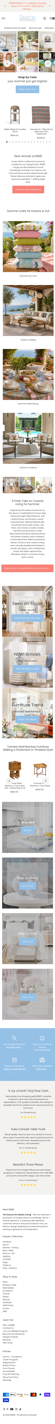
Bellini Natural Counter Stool (15, 130)
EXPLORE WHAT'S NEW (27, 668)
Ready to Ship (9, 1285)
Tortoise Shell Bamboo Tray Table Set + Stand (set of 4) (15, 785)
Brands (6, 1299)
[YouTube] (11, 1409)
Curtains (7, 1259)
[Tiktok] (20, 1409)
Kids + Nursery (10, 1268)
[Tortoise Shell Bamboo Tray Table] (40, 770)
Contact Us (8, 1328)
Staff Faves (8, 1305)
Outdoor (7, 1265)
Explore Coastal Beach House (27, 89)
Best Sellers (8, 1288)
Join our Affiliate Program (15, 1331)
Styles (6, 1296)
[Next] (50, 6)
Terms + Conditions (12, 1356)
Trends (6, 1293)
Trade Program (10, 1359)
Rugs (5, 1262)
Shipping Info (9, 1362)
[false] (14, 1038)
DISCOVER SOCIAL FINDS (27, 618)
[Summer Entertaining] (28, 374)
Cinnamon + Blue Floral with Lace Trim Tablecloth (41, 131)
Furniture (7, 1241)
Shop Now (27, 885)
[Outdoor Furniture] (28, 438)
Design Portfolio (10, 1337)
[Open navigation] (3, 18)
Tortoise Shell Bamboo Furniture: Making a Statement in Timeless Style (28, 748)
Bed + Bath (8, 1250)
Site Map (7, 1380)
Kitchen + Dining (10, 1247)
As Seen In (8, 1290)
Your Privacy (9, 1368)
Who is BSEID (9, 1325)
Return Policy (9, 1365)
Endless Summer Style (15, 28)
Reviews (7, 1339)
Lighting (6, 1256)
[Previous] (5, 6)
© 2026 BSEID (9, 1415)
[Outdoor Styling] (28, 310)
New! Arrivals (35, 28)
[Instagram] (16, 1409)
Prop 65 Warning (11, 1374)
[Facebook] (4, 1409)
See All (28, 830)
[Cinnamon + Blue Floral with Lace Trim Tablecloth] (41, 115)
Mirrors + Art (9, 1253)
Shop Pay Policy (10, 1377)
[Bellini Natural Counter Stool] (15, 115)
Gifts (5, 1311)
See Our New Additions (28, 189)
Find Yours (27, 941)
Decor (6, 1244)
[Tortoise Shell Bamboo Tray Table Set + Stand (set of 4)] (14, 770)
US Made (7, 1302)
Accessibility (9, 1371)
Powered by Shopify (27, 1415)
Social (6, 1308)
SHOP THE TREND (27, 719)
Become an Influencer (14, 1334)
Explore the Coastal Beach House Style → (27, 568)
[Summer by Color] (28, 246)
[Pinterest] (7, 1409)
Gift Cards (8, 1342)
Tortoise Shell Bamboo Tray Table (40, 784)
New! (5, 1282)
